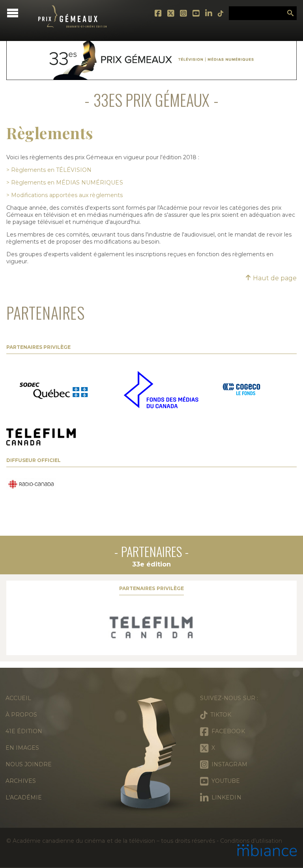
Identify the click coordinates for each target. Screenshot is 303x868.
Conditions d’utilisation (251, 840)
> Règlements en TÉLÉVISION (49, 169)
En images (22, 747)
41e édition (24, 731)
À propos (21, 714)
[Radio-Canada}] (31, 485)
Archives (21, 780)
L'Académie (24, 797)
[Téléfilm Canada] (151, 627)
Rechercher (290, 13)
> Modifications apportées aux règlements (64, 195)
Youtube (196, 13)
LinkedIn (209, 13)
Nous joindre (29, 764)
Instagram (184, 13)
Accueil (18, 698)
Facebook (159, 13)
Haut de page (274, 278)
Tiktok (221, 13)
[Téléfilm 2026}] (41, 437)
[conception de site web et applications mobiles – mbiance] (267, 851)
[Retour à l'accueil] (72, 33)
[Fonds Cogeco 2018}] (241, 390)
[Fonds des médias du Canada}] (161, 390)
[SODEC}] (55, 390)
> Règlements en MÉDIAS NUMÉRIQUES (64, 182)
